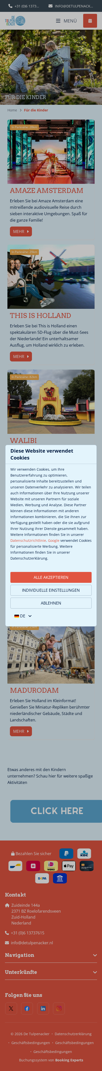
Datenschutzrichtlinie (28, 540)
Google (53, 540)
